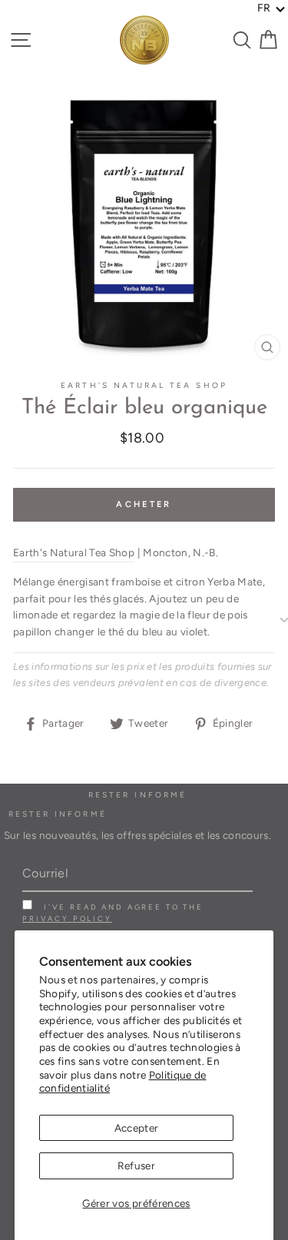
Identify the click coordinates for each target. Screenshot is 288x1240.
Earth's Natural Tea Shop (144, 385)
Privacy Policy (67, 918)
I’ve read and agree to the (113, 913)
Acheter (143, 504)
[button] (271, 8)
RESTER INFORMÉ (57, 814)
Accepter (136, 1128)
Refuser (136, 1165)
